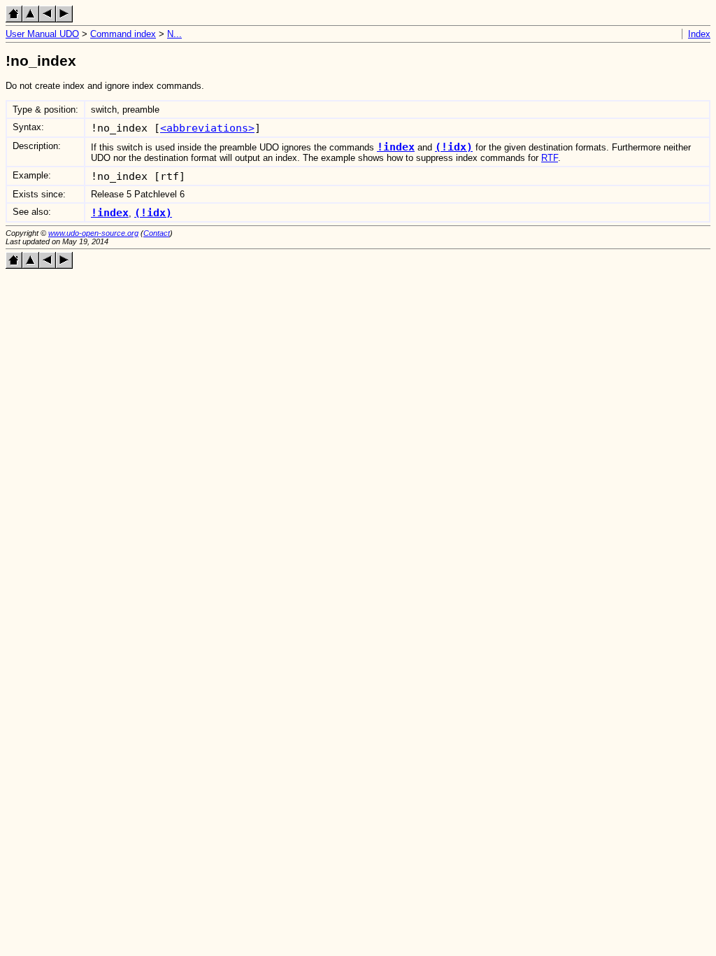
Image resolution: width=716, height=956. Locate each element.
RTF (549, 158)
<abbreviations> (207, 128)
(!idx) (454, 147)
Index (699, 34)
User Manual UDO (42, 34)
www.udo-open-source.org (93, 233)
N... (174, 34)
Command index (123, 34)
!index (396, 147)
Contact (156, 233)
